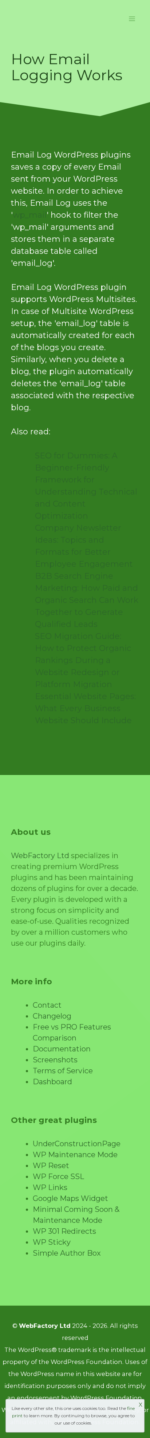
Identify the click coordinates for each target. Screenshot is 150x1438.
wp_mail (30, 215)
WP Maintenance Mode (75, 1154)
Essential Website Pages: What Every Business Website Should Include (85, 708)
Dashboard (52, 1081)
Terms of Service (63, 1070)
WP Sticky (52, 1242)
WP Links (50, 1187)
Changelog (52, 1016)
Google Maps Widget (70, 1198)
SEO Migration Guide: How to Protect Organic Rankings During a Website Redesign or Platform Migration (83, 660)
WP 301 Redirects (64, 1231)
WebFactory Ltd (40, 855)
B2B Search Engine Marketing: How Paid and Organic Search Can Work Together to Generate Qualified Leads (86, 600)
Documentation (62, 1048)
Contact (47, 1005)
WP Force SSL (58, 1176)
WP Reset (51, 1165)
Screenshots (55, 1059)
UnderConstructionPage (77, 1143)
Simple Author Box (67, 1253)
